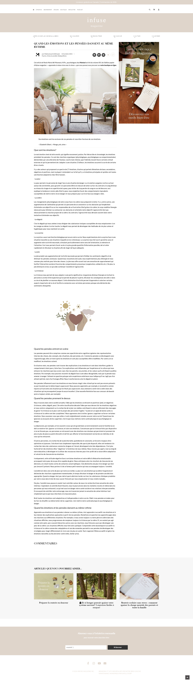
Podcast (80, 9)
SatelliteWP (127, 673)
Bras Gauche (136, 671)
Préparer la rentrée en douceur (53, 603)
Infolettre (71, 9)
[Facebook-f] (88, 663)
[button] (158, 9)
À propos (39, 9)
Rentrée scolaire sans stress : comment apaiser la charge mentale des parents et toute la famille (139, 605)
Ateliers (56, 9)
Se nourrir (74, 36)
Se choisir (117, 36)
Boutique (63, 9)
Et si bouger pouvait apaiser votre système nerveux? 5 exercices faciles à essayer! (96, 605)
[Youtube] (99, 663)
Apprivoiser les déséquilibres (45, 36)
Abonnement (48, 9)
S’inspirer (156, 36)
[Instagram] (93, 663)
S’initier (136, 36)
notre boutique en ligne (108, 65)
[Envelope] (105, 663)
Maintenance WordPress (109, 673)
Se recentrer (96, 36)
